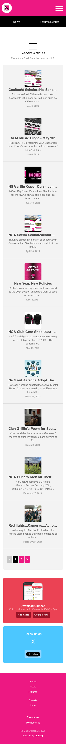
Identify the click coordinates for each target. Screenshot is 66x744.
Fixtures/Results (49, 21)
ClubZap (39, 735)
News (16, 21)
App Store (23, 614)
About (33, 705)
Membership (33, 722)
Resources (33, 717)
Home (33, 681)
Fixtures (32, 691)
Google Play (41, 614)
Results (33, 700)
